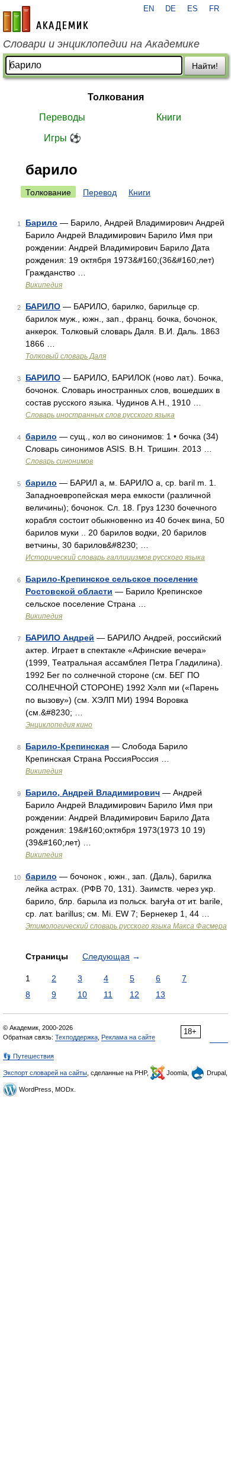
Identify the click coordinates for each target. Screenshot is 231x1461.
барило (41, 436)
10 (82, 994)
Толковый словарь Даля (65, 356)
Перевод (100, 192)
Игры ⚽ (62, 138)
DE (170, 9)
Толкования (116, 97)
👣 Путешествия (28, 1056)
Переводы (62, 117)
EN (148, 9)
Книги (168, 117)
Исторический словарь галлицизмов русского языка (115, 557)
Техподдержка (76, 1037)
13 (160, 994)
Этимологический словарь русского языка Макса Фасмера (126, 926)
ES (192, 9)
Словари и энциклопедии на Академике (101, 44)
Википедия (43, 285)
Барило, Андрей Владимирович (92, 792)
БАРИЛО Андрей (59, 637)
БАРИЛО (42, 306)
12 (134, 994)
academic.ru (45, 19)
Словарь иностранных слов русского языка (100, 415)
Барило (41, 222)
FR (214, 9)
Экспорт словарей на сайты (45, 1072)
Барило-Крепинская (67, 746)
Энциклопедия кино (58, 725)
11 (108, 994)
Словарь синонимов (59, 461)
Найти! (205, 66)
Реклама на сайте (128, 1037)
